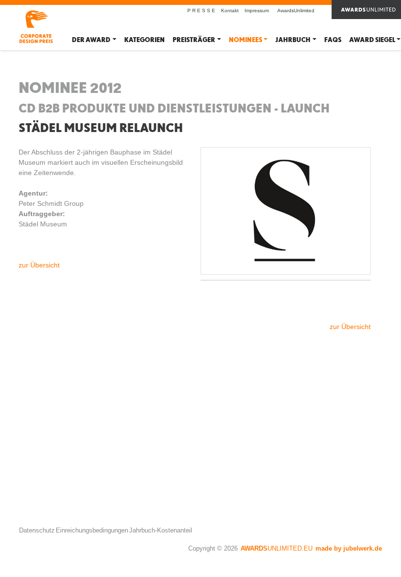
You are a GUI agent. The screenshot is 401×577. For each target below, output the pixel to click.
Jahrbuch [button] (293, 40)
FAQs (332, 40)
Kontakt (230, 10)
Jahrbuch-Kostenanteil (160, 530)
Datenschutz (37, 530)
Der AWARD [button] (91, 40)
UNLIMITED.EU (276, 548)
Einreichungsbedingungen (92, 530)
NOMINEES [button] (245, 40)
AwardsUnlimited (295, 10)
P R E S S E (201, 10)
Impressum (257, 10)
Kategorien (144, 40)
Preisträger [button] (194, 40)
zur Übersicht (39, 265)
